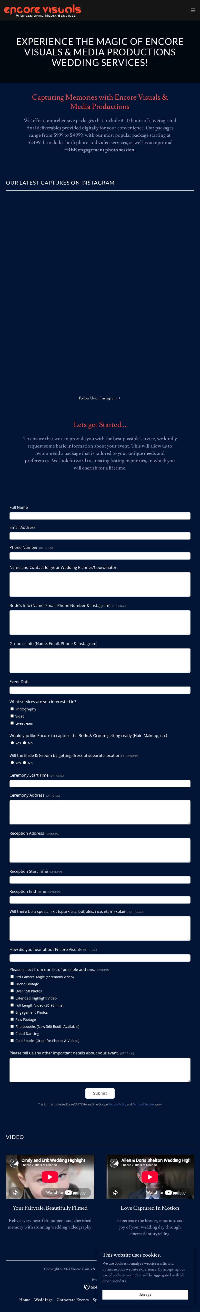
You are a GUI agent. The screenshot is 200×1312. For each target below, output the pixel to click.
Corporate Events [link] (73, 1299)
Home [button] (24, 1299)
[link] (42, 10)
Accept (145, 1294)
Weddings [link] (43, 1299)
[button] (193, 10)
